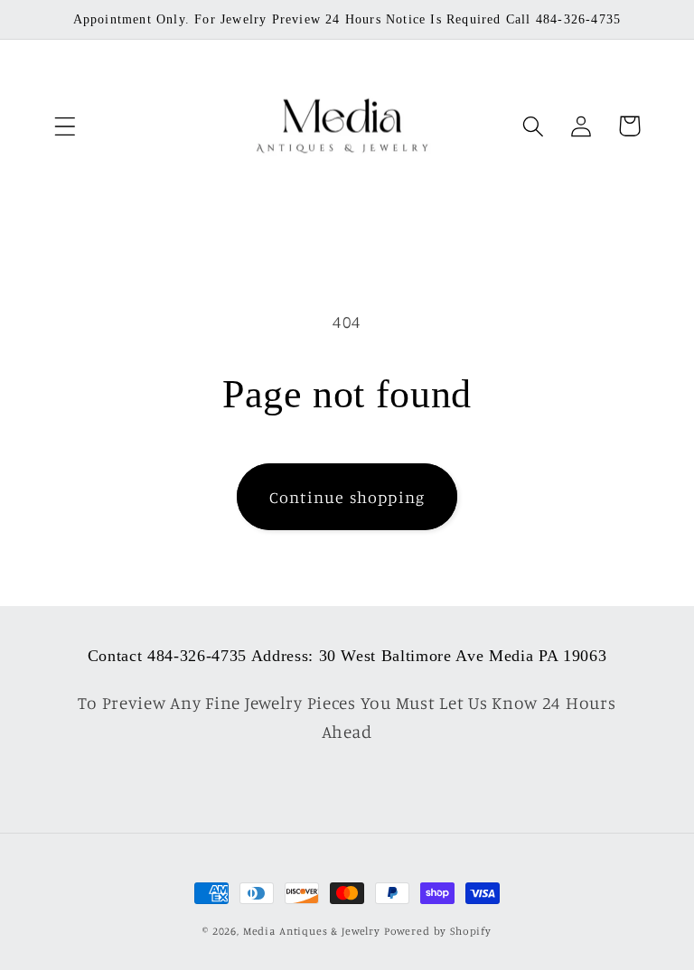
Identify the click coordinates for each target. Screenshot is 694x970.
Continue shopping (347, 497)
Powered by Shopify (438, 930)
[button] (65, 126)
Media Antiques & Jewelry (311, 930)
